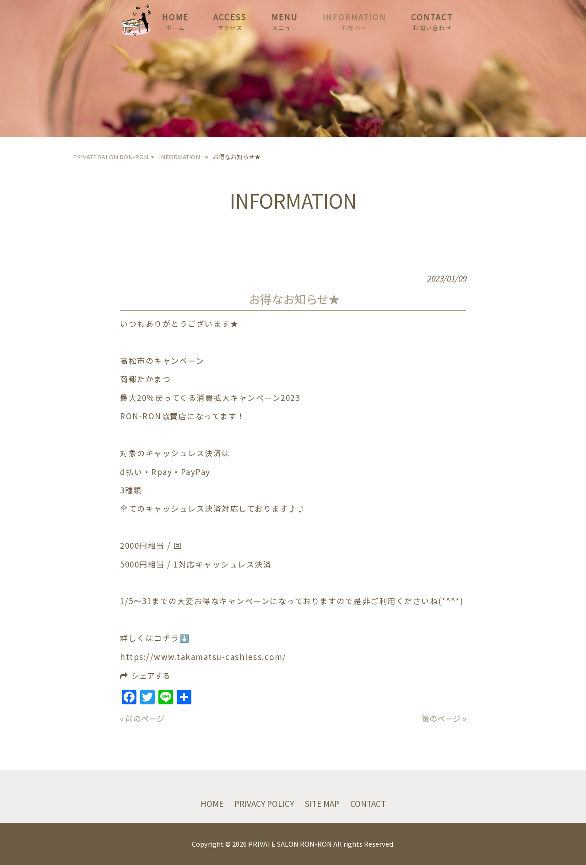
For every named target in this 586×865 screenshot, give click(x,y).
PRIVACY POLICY (264, 803)
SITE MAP (322, 803)
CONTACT (368, 803)
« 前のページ (142, 718)
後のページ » (444, 718)
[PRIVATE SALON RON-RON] (136, 32)
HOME (212, 803)
